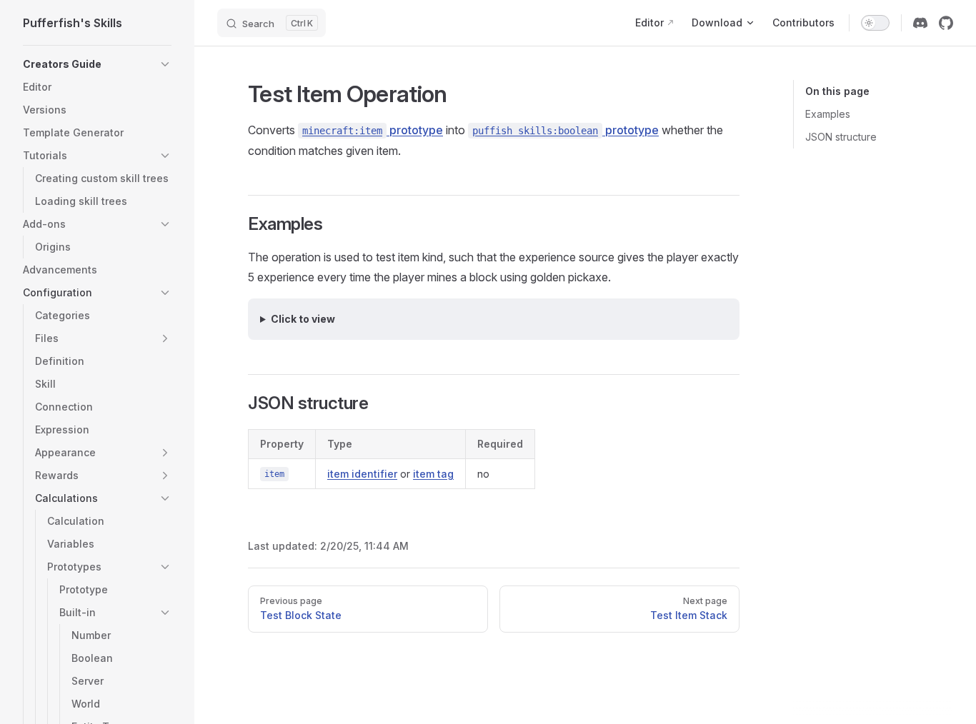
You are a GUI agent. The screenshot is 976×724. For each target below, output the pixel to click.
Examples (827, 114)
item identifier (362, 474)
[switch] (875, 23)
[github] (946, 23)
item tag (433, 474)
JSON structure (841, 137)
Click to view (303, 319)
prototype (372, 130)
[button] (165, 64)
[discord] (920, 23)
